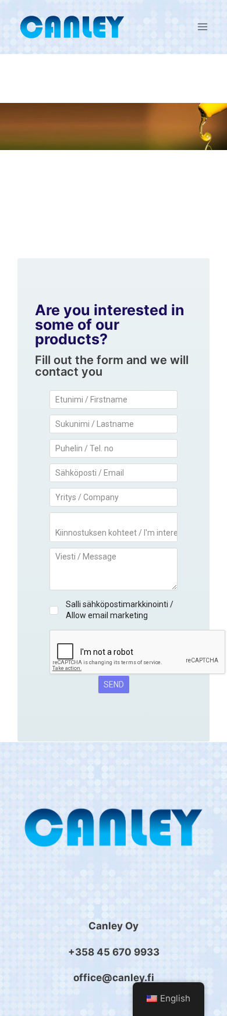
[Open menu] (202, 27)
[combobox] (113, 527)
